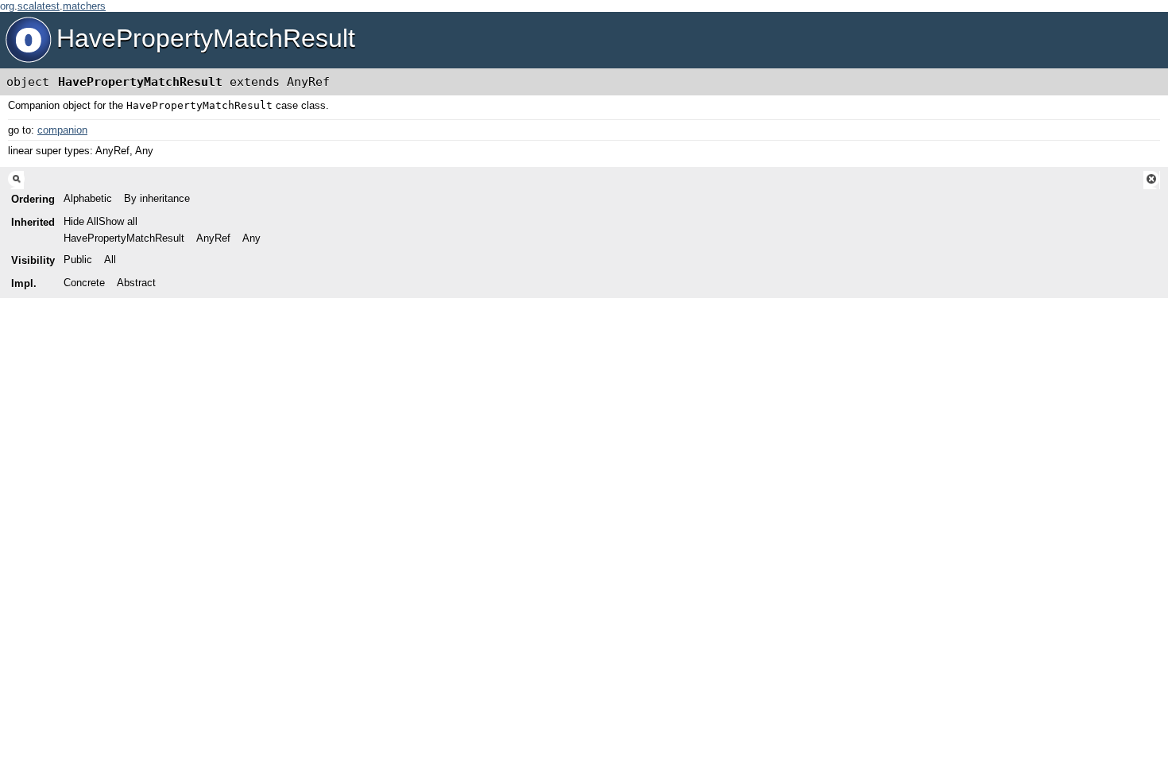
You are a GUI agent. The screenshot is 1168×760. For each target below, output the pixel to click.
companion (62, 130)
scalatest (38, 6)
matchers (84, 6)
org (7, 6)
